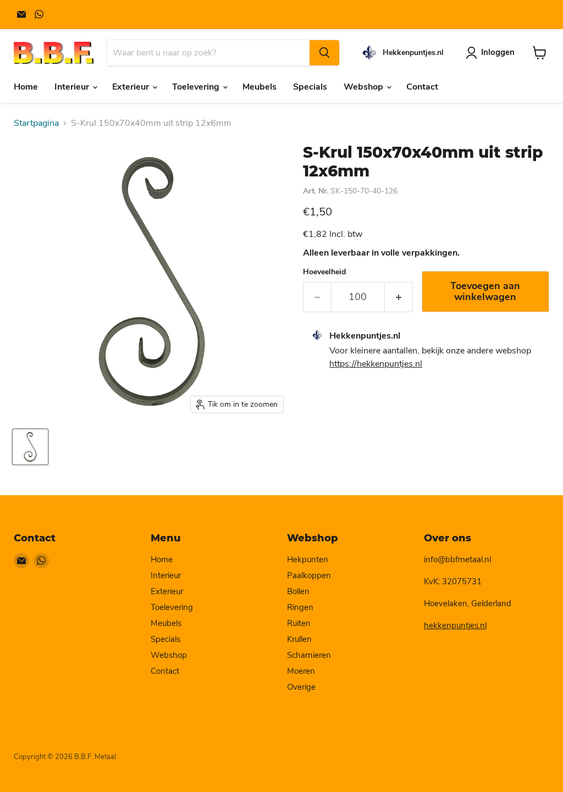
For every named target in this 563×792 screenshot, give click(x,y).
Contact (422, 87)
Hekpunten (307, 559)
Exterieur (131, 87)
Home (26, 87)
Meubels (259, 87)
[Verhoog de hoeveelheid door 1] (399, 297)
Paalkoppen (309, 575)
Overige (301, 687)
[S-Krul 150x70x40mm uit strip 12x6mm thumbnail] (30, 446)
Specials (310, 87)
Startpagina (36, 123)
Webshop (364, 87)
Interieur (72, 87)
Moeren (301, 671)
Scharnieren (309, 655)
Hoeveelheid (324, 272)
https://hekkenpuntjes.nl (375, 364)
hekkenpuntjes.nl (455, 625)
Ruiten (299, 623)
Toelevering (197, 87)
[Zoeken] (324, 52)
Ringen (300, 607)
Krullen (299, 639)
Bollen (298, 591)
